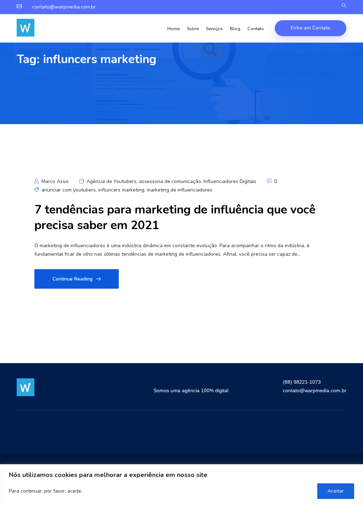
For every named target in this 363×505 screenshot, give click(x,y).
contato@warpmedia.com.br (314, 390)
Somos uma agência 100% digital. (191, 390)
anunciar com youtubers (68, 190)
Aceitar (336, 491)
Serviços (214, 29)
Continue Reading (72, 279)
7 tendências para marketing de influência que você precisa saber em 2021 (174, 217)
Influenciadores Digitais (229, 181)
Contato (255, 29)
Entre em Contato (310, 27)
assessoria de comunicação (170, 181)
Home (173, 29)
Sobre (193, 29)
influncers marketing (121, 190)
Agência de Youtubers (111, 181)
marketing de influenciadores (179, 190)
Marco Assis (54, 181)
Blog (235, 29)
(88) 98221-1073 (302, 382)
